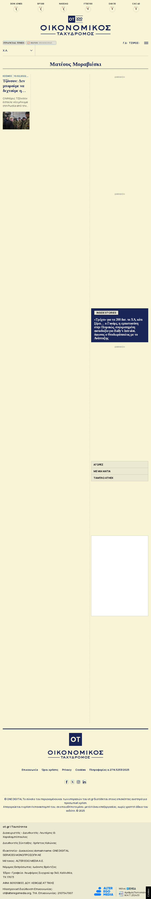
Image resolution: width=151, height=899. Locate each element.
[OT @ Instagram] (78, 782)
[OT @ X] (73, 782)
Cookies (80, 769)
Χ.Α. (5, 50)
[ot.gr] (75, 25)
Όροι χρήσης (50, 769)
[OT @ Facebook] (67, 782)
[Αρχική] (75, 740)
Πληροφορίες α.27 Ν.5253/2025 (109, 769)
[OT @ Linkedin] (84, 782)
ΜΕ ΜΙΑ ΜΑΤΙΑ (102, 471)
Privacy (67, 769)
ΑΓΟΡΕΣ (98, 464)
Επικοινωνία (30, 769)
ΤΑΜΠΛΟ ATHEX (103, 478)
